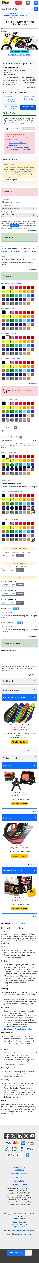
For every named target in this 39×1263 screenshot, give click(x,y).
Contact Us (19, 1170)
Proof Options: (9, 165)
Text (13, 556)
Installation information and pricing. (18, 1029)
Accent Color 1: (11, 284)
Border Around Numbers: (12, 492)
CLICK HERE (14, 225)
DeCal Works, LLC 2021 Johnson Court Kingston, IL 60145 (19, 1224)
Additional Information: (9, 651)
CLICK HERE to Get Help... (20, 51)
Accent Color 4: (11, 359)
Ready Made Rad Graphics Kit (11, 107)
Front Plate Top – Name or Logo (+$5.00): (15, 552)
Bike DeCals (12, 13)
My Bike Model (6, 212)
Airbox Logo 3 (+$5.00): (9, 600)
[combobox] (19, 483)
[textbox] (18, 483)
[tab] (5, 923)
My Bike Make (6, 205)
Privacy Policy (19, 1181)
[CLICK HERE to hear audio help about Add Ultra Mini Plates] (18, 623)
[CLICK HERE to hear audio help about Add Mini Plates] (14, 608)
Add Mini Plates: (7, 609)
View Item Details (18, 742)
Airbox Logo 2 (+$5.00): (9, 590)
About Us (19, 1177)
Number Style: (6, 480)
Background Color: (10, 399)
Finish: (3, 256)
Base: (3, 245)
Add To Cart (29, 129)
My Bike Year (5, 199)
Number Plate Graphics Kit (28, 107)
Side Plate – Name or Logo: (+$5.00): (14, 567)
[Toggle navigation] (36, 3)
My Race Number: (7, 427)
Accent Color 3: (8, 334)
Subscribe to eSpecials (19, 1173)
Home (4, 13)
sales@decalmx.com (25, 1234)
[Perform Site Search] (36, 9)
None (21, 556)
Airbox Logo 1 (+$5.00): (9, 581)
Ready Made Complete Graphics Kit (10, 99)
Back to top (33, 230)
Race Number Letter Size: (10, 437)
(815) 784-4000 (17, 1230)
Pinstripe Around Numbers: (13, 519)
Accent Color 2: (8, 309)
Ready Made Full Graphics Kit (28, 98)
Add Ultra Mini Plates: (9, 623)
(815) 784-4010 (31, 1230)
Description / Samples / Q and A (19, 55)
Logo (6, 556)
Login (19, 3)
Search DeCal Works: (9, 9)
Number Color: (8, 453)
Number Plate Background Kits (15, 16)
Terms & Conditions (19, 1185)
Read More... (31, 87)
